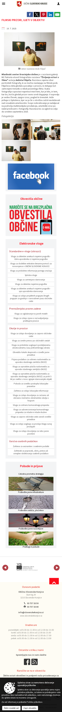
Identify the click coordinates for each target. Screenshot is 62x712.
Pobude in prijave (31, 466)
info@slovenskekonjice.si (31, 612)
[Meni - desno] (58, 3)
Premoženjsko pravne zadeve (25, 308)
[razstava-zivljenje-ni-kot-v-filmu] (45, 129)
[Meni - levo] (3, 3)
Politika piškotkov (34, 702)
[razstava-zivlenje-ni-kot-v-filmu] (16, 129)
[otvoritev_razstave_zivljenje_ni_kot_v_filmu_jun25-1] (16, 151)
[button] (5, 568)
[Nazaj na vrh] (54, 581)
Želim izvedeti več (11, 708)
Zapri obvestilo (29, 708)
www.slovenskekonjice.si (31, 615)
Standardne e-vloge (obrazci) (25, 251)
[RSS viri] (34, 661)
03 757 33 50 (32, 603)
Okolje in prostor (18, 328)
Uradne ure (31, 625)
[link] (30, 14)
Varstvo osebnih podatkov (23, 441)
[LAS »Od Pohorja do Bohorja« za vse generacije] (26, 567)
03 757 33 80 (32, 606)
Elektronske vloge (31, 243)
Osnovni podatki (31, 586)
